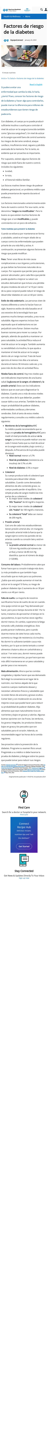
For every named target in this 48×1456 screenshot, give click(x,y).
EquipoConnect (16, 40)
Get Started (24, 846)
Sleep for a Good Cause (33, 769)
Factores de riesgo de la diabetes (30, 78)
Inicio (3, 78)
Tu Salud (11, 78)
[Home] (16, 10)
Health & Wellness (12, 16)
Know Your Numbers (6, 768)
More (27, 16)
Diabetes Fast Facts (11, 765)
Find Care (24, 814)
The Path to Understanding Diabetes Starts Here (23, 765)
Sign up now (24, 878)
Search (41, 9)
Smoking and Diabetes (37, 768)
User (46, 9)
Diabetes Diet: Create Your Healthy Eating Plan (22, 771)
